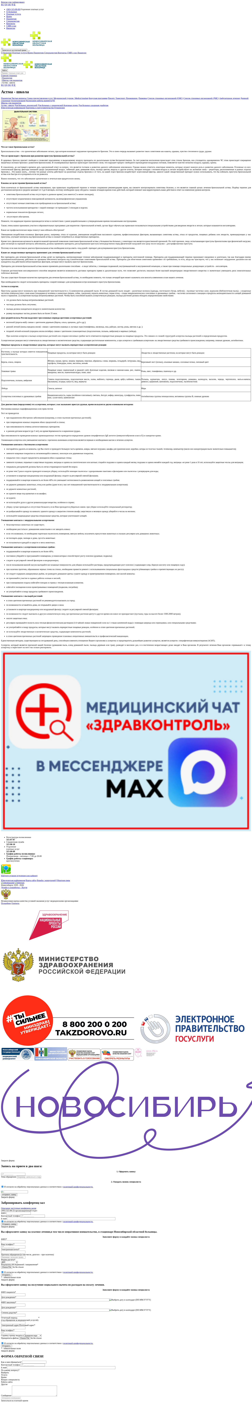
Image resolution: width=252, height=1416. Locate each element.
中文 (13, 5)
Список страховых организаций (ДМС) (201, 98)
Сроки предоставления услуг (40, 98)
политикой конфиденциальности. (78, 1187)
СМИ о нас (72, 53)
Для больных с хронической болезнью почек (58, 105)
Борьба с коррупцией (46, 880)
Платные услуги (19, 53)
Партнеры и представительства (40, 108)
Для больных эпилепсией (25, 105)
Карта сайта (31, 880)
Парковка (142, 98)
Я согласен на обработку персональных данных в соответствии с (48, 1187)
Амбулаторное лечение (229, 98)
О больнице (6, 53)
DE (9, 5)
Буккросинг (59, 108)
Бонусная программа (98, 98)
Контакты (62, 53)
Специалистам (51, 53)
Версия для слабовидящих (13, 2)
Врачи (30, 53)
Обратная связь (63, 880)
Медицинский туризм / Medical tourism (71, 98)
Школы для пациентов (11, 103)
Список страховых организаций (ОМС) (165, 98)
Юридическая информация (13, 108)
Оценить (15, 903)
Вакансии (82, 53)
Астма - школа (7, 105)
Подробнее (6, 903)
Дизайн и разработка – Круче (14, 887)
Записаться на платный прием (14, 50)
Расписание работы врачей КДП (40, 101)
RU (2, 5)
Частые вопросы (19, 98)
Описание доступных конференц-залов (18, 1208)
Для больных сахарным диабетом (93, 105)
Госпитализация (18, 101)
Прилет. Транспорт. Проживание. (123, 98)
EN (6, 5)
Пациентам (38, 53)
